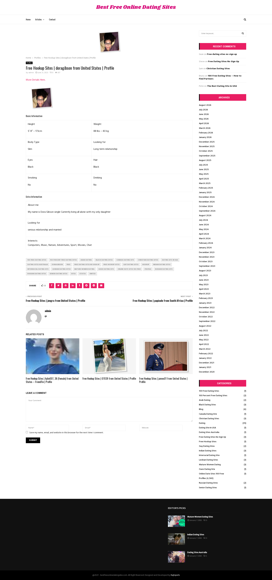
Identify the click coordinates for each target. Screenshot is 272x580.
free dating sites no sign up (86, 264)
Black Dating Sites (207, 405)
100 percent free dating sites (63, 260)
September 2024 (207, 211)
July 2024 (203, 220)
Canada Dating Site (208, 414)
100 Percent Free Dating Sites (213, 395)
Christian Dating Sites (218, 68)
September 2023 (207, 266)
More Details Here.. (36, 80)
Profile (148, 269)
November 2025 (207, 146)
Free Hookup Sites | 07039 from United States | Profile (109, 378)
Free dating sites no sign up (222, 54)
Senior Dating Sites (208, 488)
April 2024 (204, 234)
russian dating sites (36, 273)
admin (31, 72)
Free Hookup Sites (207, 441)
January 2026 (205, 137)
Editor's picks (177, 508)
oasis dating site (106, 269)
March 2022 (204, 349)
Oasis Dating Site (207, 469)
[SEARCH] (242, 33)
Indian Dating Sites (207, 451)
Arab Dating (204, 400)
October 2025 (206, 151)
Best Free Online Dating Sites (136, 7)
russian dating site (164, 269)
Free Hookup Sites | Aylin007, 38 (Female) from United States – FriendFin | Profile (52, 380)
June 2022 (204, 335)
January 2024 (205, 248)
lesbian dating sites (61, 269)
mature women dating (84, 269)
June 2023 (204, 280)
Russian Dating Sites (208, 483)
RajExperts (175, 575)
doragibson (57, 264)
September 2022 (207, 321)
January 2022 (205, 358)
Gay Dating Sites (207, 446)
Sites (73, 273)
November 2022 (207, 312)
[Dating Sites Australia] (176, 557)
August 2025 (205, 160)
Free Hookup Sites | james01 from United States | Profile (163, 380)
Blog (201, 409)
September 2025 (207, 156)
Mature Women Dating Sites (200, 517)
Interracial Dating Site (209, 455)
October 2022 (206, 317)
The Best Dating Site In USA (222, 86)
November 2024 (207, 202)
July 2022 (203, 330)
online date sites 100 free (129, 269)
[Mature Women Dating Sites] (176, 521)
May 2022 (204, 340)
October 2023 (205, 261)
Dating (202, 423)
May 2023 (203, 284)
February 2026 (206, 133)
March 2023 (204, 294)
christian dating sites (148, 260)
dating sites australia (37, 264)
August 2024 (205, 215)
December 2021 (206, 363)
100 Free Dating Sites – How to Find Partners (220, 77)
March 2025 (204, 183)
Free (68, 264)
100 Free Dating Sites (209, 391)
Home (28, 19)
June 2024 (204, 225)
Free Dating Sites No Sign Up (223, 61)
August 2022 (205, 326)
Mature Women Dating (210, 464)
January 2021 (205, 367)
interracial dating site (37, 269)
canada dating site (125, 260)
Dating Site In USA (207, 428)
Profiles (29, 63)
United (93, 273)
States (82, 273)
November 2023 (206, 257)
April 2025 (204, 179)
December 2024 (207, 197)
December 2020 (207, 372)
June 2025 (204, 169)
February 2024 (206, 243)
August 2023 (205, 271)
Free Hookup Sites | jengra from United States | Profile (55, 301)
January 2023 (205, 303)
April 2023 (204, 289)
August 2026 (205, 105)
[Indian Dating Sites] (176, 539)
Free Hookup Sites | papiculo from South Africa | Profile (163, 301)
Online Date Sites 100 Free (211, 474)
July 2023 (203, 275)
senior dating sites (58, 273)
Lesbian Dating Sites (208, 460)
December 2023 (206, 252)
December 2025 (207, 142)
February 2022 (206, 354)
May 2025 (204, 174)
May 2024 (204, 229)
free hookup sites (111, 264)
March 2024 (205, 238)
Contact (52, 19)
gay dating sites (130, 264)
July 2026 (203, 110)
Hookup (145, 264)
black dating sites (104, 260)
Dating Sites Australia (209, 432)
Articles (38, 19)
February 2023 (206, 298)
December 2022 (207, 307)
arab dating (86, 260)
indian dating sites (161, 264)
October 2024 (206, 206)
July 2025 (203, 165)
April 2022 (204, 344)
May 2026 (204, 119)
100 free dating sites (36, 260)
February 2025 (206, 188)
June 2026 (204, 114)
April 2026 (204, 123)
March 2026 (204, 128)
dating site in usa (170, 260)
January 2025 (205, 192)
